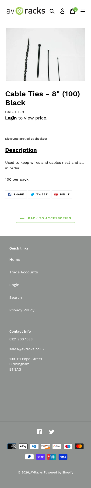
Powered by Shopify (58, 472)
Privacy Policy (22, 310)
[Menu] (83, 11)
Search (15, 297)
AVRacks (36, 472)
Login (11, 118)
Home (14, 259)
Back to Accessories (49, 218)
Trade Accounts (23, 272)
